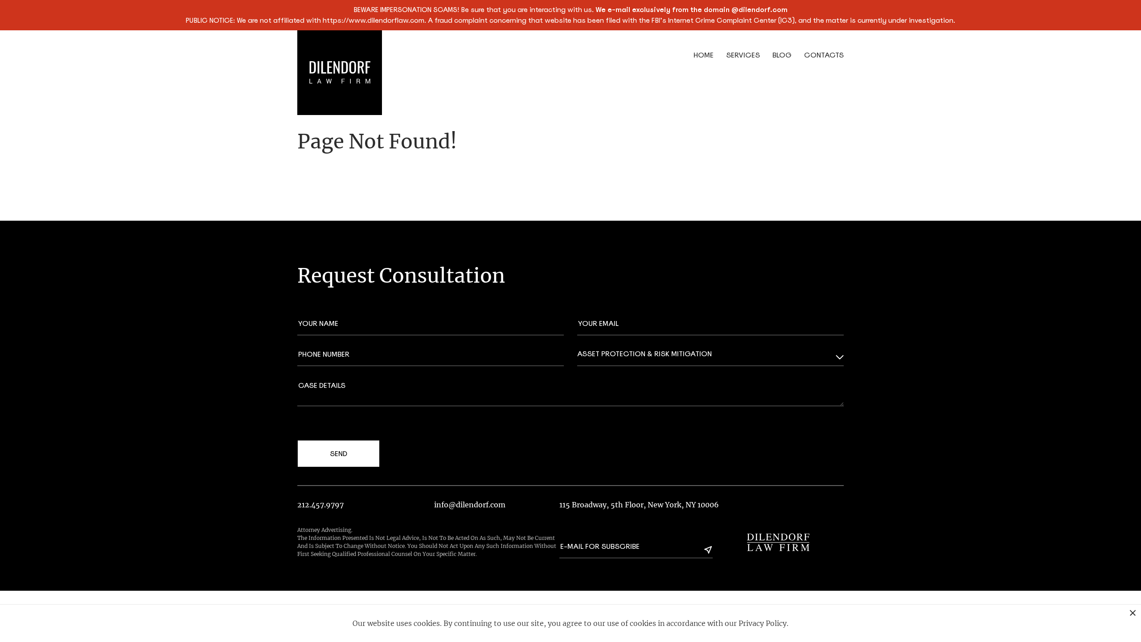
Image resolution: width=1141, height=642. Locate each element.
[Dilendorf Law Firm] (778, 542)
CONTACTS (824, 55)
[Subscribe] (708, 549)
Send (338, 453)
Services (743, 55)
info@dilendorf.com (469, 504)
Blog (782, 55)
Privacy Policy (763, 623)
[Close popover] (1133, 613)
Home (704, 55)
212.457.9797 (320, 504)
